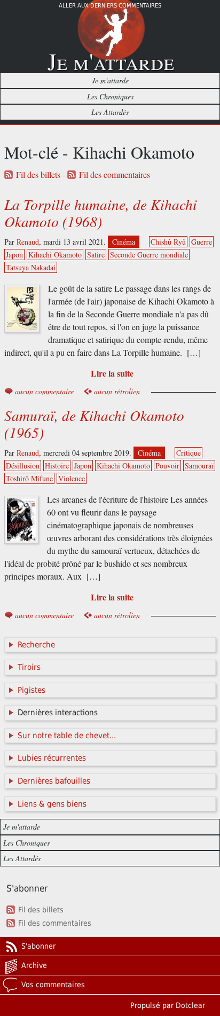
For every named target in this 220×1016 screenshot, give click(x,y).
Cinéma (123, 242)
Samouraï (199, 465)
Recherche (36, 645)
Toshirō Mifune (29, 478)
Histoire (57, 465)
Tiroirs (29, 667)
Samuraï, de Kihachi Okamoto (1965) (94, 423)
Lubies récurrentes (52, 758)
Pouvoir (167, 465)
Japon (14, 254)
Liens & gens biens (52, 804)
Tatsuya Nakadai (31, 267)
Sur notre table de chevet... (67, 735)
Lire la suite (112, 373)
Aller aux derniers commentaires (110, 5)
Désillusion (23, 465)
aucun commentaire (44, 391)
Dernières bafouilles (54, 781)
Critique (188, 453)
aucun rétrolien (117, 391)
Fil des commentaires (114, 175)
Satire (96, 254)
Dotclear (190, 1005)
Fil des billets (38, 175)
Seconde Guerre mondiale (149, 254)
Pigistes (31, 690)
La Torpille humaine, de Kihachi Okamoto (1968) (100, 212)
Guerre (201, 242)
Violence (71, 478)
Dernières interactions (58, 712)
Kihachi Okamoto (55, 254)
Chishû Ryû (168, 242)
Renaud (28, 242)
